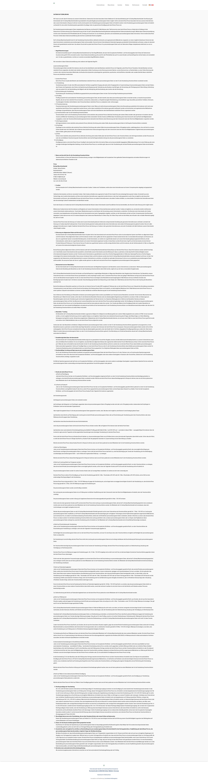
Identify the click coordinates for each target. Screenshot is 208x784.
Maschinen (111, 5)
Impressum (100, 774)
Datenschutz (107, 774)
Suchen (120, 5)
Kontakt (145, 5)
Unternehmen (100, 5)
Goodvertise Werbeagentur (111, 778)
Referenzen (135, 5)
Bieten (127, 5)
